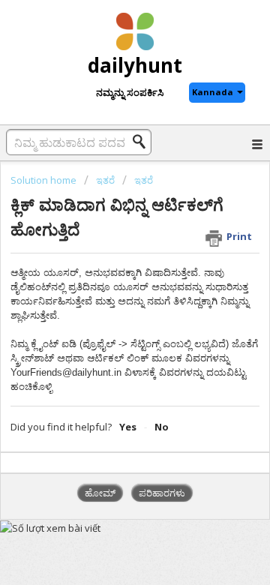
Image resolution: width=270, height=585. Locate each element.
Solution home (44, 180)
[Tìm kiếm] (143, 141)
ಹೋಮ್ (100, 493)
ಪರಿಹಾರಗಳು (162, 493)
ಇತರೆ (105, 180)
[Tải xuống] (107, 278)
